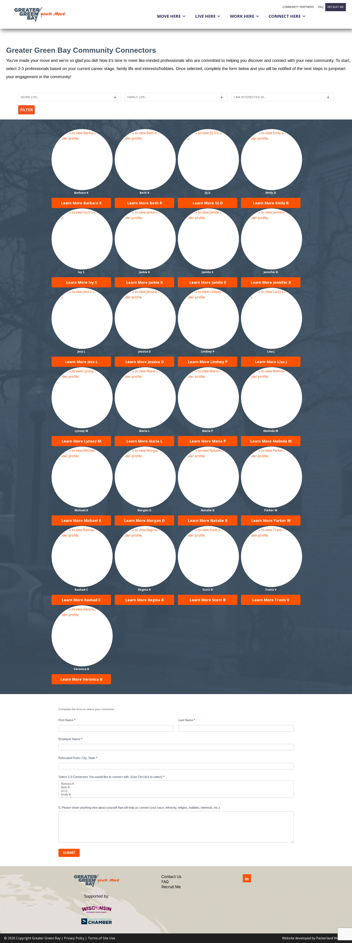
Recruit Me (335, 7)
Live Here (205, 16)
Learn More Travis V (270, 599)
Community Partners (298, 7)
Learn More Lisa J (271, 361)
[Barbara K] (176, 784)
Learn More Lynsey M (81, 441)
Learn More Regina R (144, 599)
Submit (69, 852)
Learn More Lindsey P (208, 361)
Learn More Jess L (81, 361)
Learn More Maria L (144, 441)
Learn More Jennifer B (271, 282)
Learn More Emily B (271, 202)
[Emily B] (176, 794)
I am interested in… (250, 97)
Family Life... (137, 97)
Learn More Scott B (208, 599)
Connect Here (285, 16)
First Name (66, 720)
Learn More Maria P (207, 441)
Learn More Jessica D (144, 361)
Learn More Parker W (270, 520)
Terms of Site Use (101, 938)
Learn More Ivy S (81, 282)
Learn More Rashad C (81, 599)
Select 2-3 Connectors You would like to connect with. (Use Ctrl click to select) (111, 777)
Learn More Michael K (81, 520)
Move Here (169, 16)
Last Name (186, 720)
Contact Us (171, 876)
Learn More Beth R (144, 202)
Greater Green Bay (46, 938)
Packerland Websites (332, 938)
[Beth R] (176, 787)
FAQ (320, 7)
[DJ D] (176, 791)
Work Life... (30, 97)
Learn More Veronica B (81, 679)
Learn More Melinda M (271, 441)
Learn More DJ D (207, 202)
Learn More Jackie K (144, 282)
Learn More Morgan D (144, 520)
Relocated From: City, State (77, 758)
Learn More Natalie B (208, 520)
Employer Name (70, 739)
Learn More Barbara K (81, 202)
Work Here (242, 16)
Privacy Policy (74, 938)
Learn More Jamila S (207, 282)
